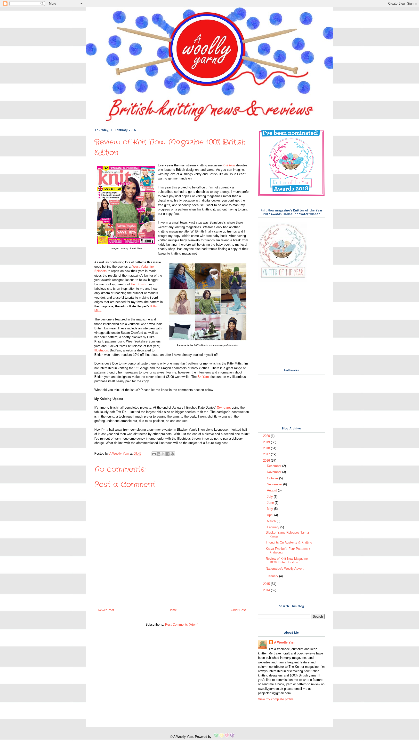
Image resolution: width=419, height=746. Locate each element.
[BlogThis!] (158, 453)
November (274, 472)
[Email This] (154, 453)
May (270, 509)
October (273, 478)
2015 (267, 584)
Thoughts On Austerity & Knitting (289, 542)
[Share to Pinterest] (172, 453)
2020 (267, 436)
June (271, 503)
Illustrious (101, 350)
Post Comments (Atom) (181, 624)
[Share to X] (163, 453)
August (272, 490)
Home (173, 610)
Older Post (238, 610)
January (273, 576)
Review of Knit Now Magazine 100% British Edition (287, 560)
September (275, 484)
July (270, 496)
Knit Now (229, 165)
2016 (267, 460)
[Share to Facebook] (167, 453)
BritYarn (203, 377)
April (270, 515)
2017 (267, 454)
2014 (267, 590)
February (273, 527)
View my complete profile (275, 699)
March (272, 521)
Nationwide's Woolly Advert (285, 568)
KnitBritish (138, 284)
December (274, 466)
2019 (267, 442)
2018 (267, 448)
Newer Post (106, 610)
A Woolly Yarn (284, 642)
